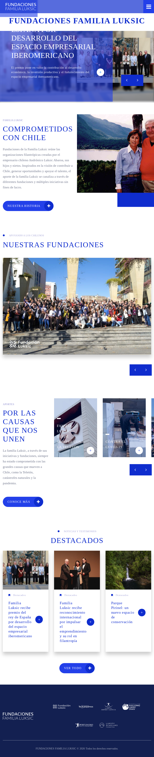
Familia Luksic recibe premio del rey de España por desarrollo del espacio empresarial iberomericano (55, 34)
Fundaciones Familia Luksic (21, 6)
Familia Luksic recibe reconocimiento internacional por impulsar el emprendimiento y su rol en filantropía (75, 622)
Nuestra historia (24, 205)
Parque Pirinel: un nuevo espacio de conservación (127, 612)
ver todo (73, 668)
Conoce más (19, 501)
